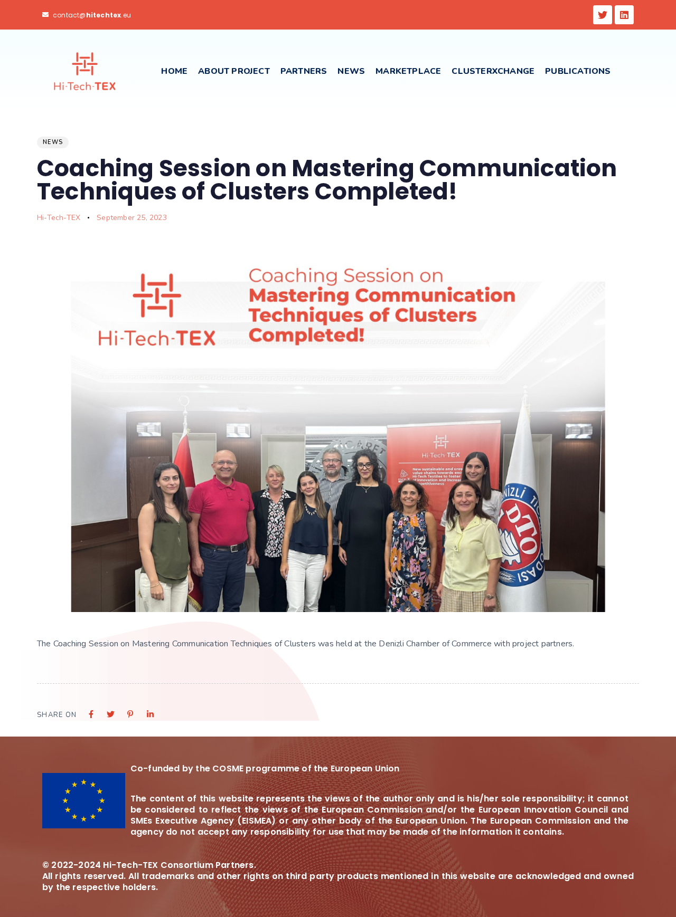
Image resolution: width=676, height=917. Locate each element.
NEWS (351, 71)
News (53, 142)
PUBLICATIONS (578, 71)
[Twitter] (602, 14)
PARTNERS (303, 71)
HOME (174, 71)
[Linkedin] (624, 14)
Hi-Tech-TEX (58, 218)
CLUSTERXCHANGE (493, 71)
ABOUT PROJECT (234, 71)
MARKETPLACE (408, 71)
